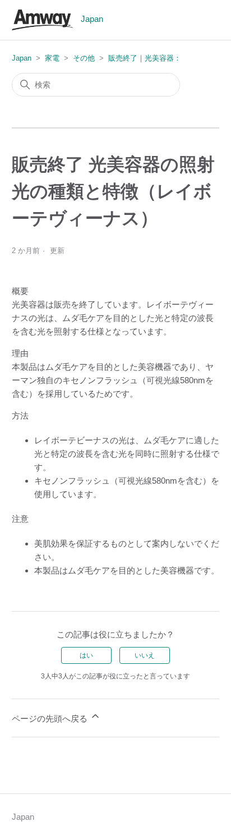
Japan (21, 58)
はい (86, 655)
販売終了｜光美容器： (144, 58)
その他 (84, 58)
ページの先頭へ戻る (51, 718)
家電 (52, 58)
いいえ (145, 655)
